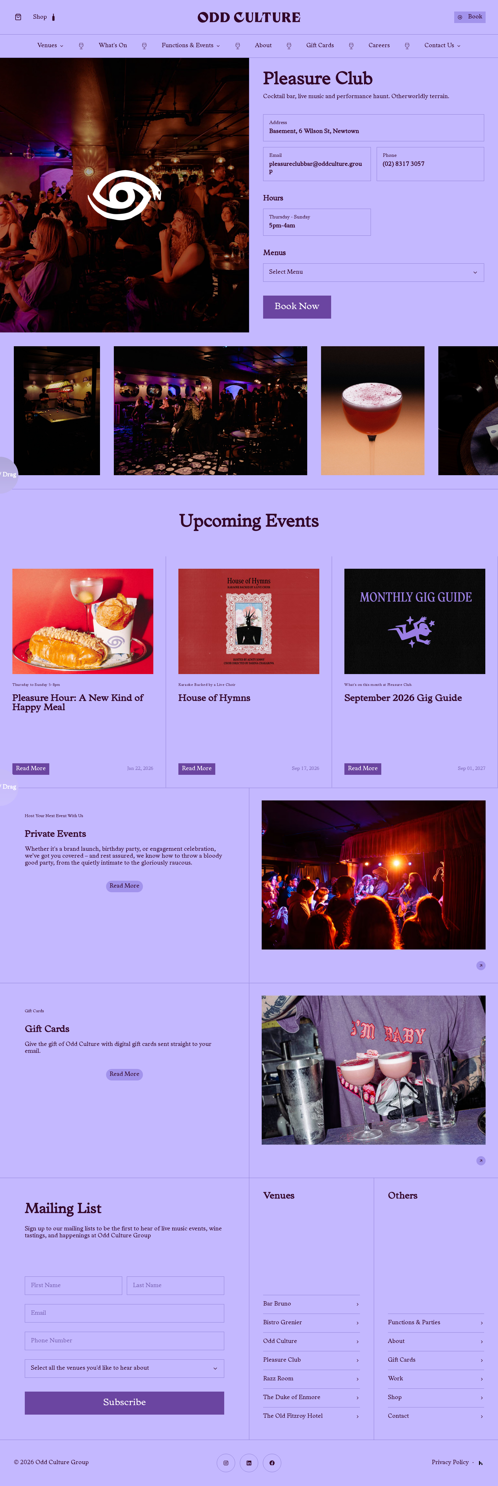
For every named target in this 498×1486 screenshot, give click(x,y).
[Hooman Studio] (480, 1463)
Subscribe (124, 1403)
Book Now (297, 307)
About (263, 46)
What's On (113, 46)
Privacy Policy (450, 1463)
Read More (31, 769)
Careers (379, 46)
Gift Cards (320, 46)
